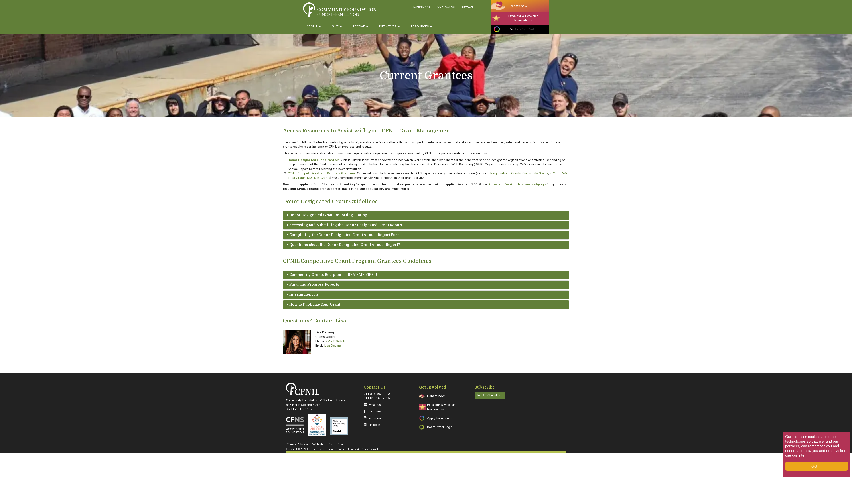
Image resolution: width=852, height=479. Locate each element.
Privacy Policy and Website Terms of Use (315, 444)
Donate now (518, 6)
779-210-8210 (336, 341)
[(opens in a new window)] (295, 425)
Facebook (374, 411)
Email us (375, 405)
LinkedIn (374, 425)
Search (467, 6)
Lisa (340, 321)
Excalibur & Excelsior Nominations (523, 18)
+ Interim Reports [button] (302, 294)
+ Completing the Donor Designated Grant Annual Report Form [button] (343, 235)
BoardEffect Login (439, 427)
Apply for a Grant (522, 29)
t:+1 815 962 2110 (377, 394)
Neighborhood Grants (505, 173)
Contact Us (446, 6)
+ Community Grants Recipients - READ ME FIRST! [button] (331, 275)
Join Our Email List (490, 395)
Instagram (376, 418)
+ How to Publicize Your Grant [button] (313, 304)
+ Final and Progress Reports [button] (312, 285)
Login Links (421, 6)
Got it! (816, 466)
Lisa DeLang (333, 346)
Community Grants (535, 173)
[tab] (426, 215)
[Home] (356, 11)
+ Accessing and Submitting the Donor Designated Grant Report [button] (344, 225)
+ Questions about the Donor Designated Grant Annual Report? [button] (343, 245)
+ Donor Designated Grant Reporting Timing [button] (326, 215)
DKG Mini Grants (318, 178)
